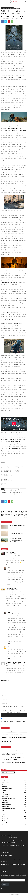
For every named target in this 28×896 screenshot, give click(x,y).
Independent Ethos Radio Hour (8, 798)
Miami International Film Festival (8, 8)
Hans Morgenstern (7, 18)
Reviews (17, 8)
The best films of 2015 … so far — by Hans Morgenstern (19, 467)
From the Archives (6, 794)
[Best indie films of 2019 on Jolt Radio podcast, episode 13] (4, 540)
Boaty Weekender (5, 782)
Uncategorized (5, 822)
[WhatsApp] (12, 21)
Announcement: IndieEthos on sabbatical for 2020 (12, 734)
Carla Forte (10, 312)
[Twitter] (5, 21)
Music (3, 810)
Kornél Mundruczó (12, 128)
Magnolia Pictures (15, 490)
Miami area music (5, 802)
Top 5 (3, 820)
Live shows (4, 800)
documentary (4, 786)
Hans (8, 567)
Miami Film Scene (5, 806)
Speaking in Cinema (6, 818)
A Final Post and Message (17, 525)
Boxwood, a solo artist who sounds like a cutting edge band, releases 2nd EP (7, 512)
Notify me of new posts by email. (11, 712)
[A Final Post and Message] (4, 527)
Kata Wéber (23, 130)
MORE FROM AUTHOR (17, 521)
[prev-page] (2, 545)
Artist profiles (5, 780)
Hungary (17, 489)
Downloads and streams (7, 788)
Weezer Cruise (5, 824)
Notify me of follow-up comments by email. (14, 710)
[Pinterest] (9, 21)
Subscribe (5, 884)
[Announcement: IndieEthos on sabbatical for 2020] (4, 533)
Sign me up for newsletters (10, 718)
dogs (13, 489)
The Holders (12, 492)
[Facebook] (2, 21)
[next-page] (4, 545)
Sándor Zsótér (6, 169)
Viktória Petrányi (11, 130)
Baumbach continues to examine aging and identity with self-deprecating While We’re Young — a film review (20, 513)
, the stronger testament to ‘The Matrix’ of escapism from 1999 (12, 740)
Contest (3, 784)
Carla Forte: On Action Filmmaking (15, 662)
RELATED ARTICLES (6, 521)
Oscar (3, 814)
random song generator (6, 753)
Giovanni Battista (11, 588)
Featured (4, 790)
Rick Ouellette (10, 552)
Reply (7, 564)
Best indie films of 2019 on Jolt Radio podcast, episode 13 (17, 540)
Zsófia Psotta (20, 164)
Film (2, 7)
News (3, 812)
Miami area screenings (9, 7)
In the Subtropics (5, 796)
